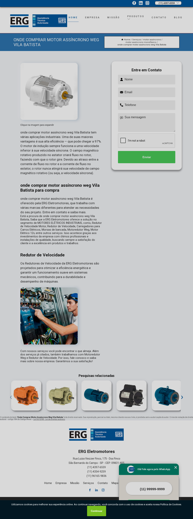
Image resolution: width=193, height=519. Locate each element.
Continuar (96, 511)
